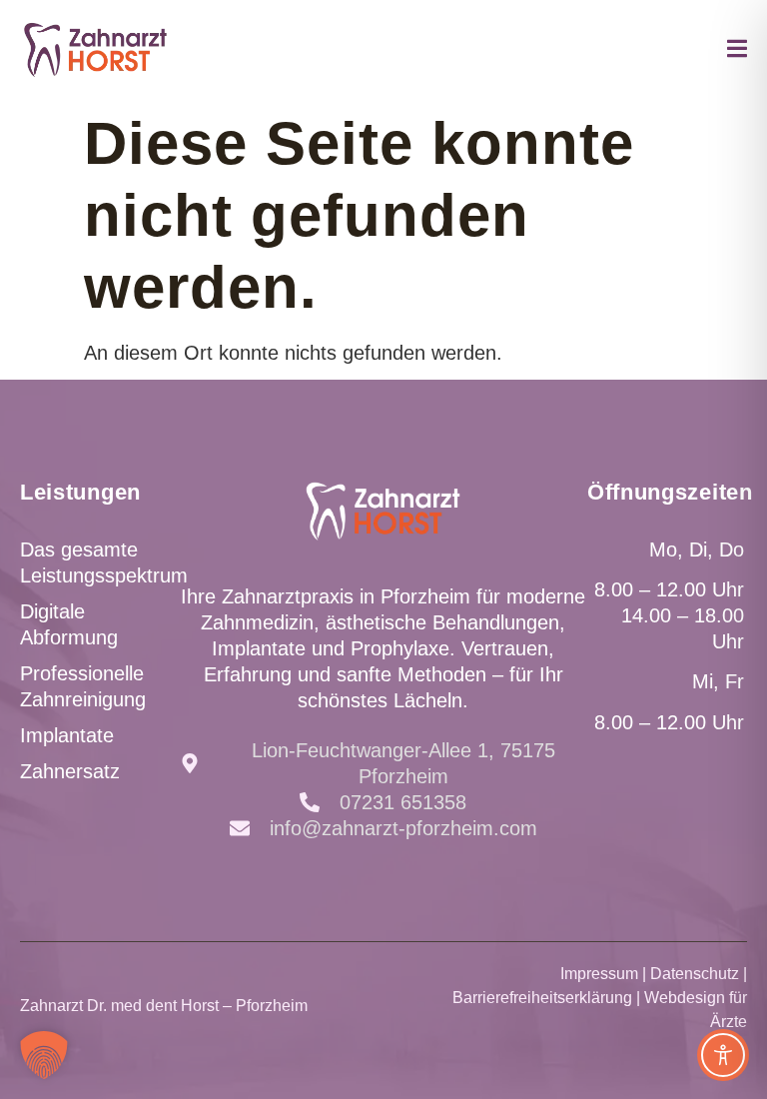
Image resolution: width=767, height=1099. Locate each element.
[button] (44, 1055)
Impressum (599, 973)
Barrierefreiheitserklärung (542, 997)
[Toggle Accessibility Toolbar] (723, 1055)
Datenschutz (694, 973)
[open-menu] (737, 52)
